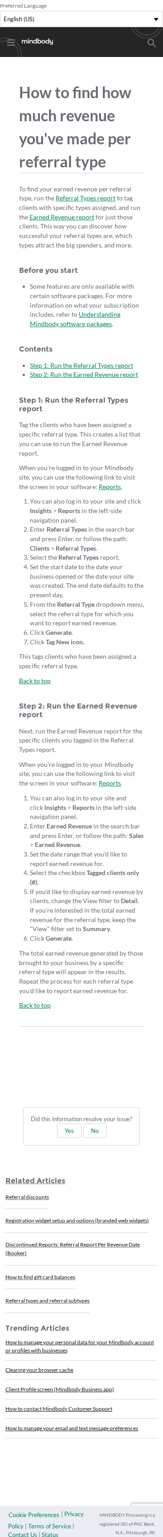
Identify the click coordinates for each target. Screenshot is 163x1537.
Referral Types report (85, 198)
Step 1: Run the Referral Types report (81, 365)
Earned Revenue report (61, 217)
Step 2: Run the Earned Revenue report (84, 374)
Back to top (35, 681)
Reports (110, 486)
